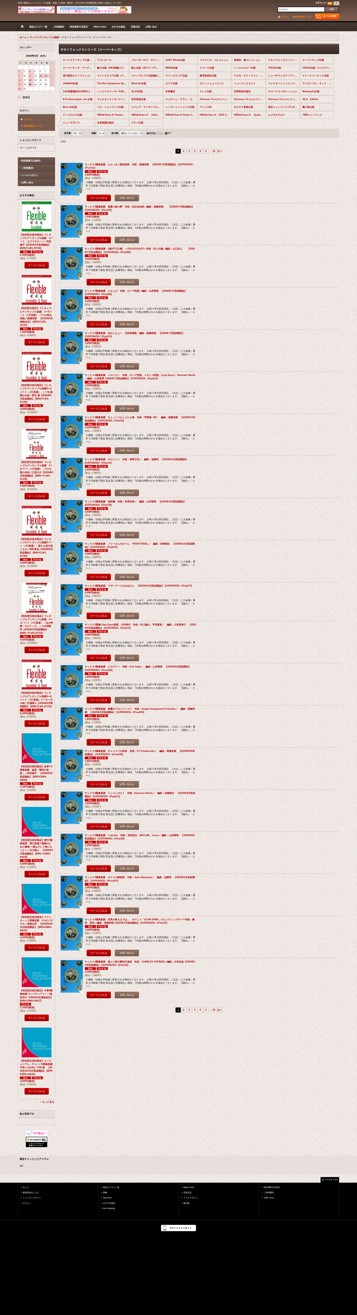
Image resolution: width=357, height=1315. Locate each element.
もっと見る (48, 1101)
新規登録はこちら (303, 16)
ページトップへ (331, 1180)
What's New (188, 1187)
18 (214, 151)
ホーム (26, 1187)
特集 (105, 1192)
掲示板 (186, 1203)
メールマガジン (29, 175)
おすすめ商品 (109, 1203)
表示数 (68, 133)
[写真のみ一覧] (161, 133)
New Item (107, 1198)
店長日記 (187, 1192)
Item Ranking (109, 1208)
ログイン (284, 16)
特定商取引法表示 (31, 160)
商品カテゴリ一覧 (111, 1187)
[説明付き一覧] (169, 133)
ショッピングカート (32, 1198)
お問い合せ (27, 182)
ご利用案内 (27, 168)
